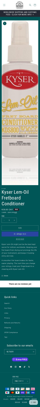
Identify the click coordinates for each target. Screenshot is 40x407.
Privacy (7, 318)
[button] (4, 5)
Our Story (8, 308)
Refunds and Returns (12, 323)
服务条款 (27, 399)
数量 (3, 216)
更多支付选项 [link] (20, 239)
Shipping (7, 327)
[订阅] (33, 351)
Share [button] (6, 276)
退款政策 (12, 399)
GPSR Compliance (11, 332)
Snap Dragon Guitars (19, 396)
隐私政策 (20, 399)
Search (7, 303)
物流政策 (34, 399)
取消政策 (24, 402)
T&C (5, 337)
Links (6, 313)
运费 (16, 212)
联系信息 (17, 402)
